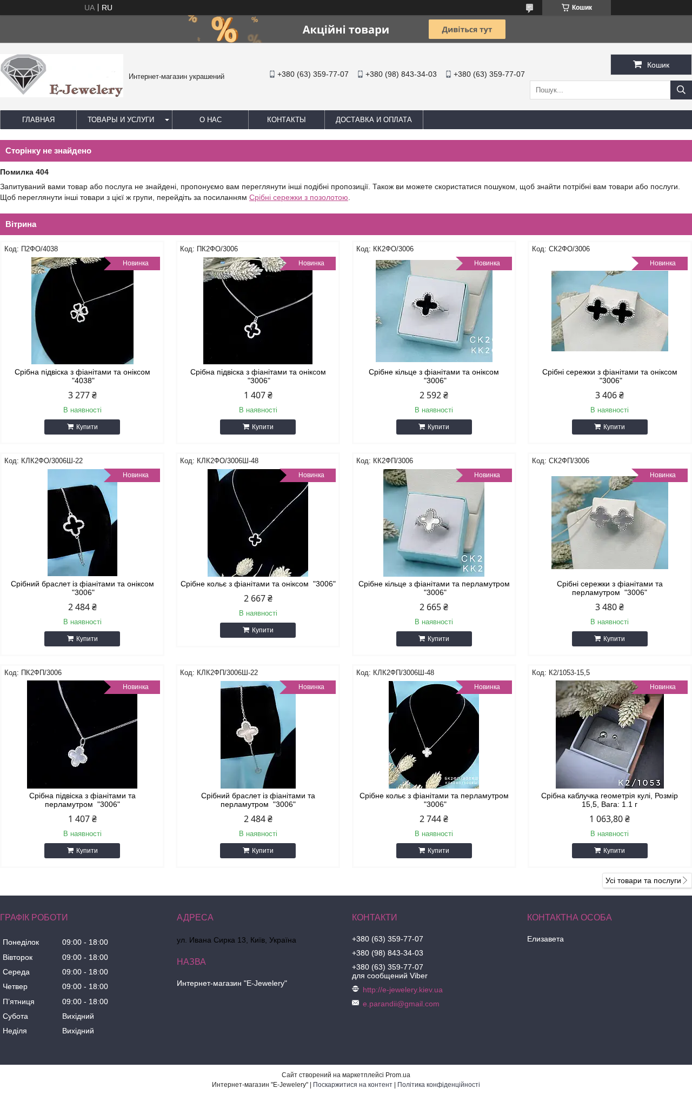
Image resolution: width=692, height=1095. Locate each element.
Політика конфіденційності (438, 1085)
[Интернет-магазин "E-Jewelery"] (61, 94)
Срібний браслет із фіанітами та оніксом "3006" (82, 588)
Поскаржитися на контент (352, 1085)
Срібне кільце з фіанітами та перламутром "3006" (434, 588)
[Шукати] (681, 90)
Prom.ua (397, 1075)
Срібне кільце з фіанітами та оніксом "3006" (434, 376)
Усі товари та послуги (643, 880)
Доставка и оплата (374, 120)
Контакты (286, 120)
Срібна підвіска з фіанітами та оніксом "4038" (82, 376)
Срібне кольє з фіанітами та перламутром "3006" (434, 800)
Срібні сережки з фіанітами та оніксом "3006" (609, 376)
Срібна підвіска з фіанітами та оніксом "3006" (258, 376)
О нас (210, 120)
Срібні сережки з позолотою (298, 197)
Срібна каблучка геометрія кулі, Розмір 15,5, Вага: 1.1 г (609, 800)
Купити (87, 427)
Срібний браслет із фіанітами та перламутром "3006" (258, 800)
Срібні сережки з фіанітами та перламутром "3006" (610, 588)
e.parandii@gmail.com (401, 1003)
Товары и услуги (121, 120)
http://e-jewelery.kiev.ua (403, 989)
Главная (38, 120)
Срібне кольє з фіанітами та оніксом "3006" (258, 583)
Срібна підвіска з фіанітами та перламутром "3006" (82, 800)
